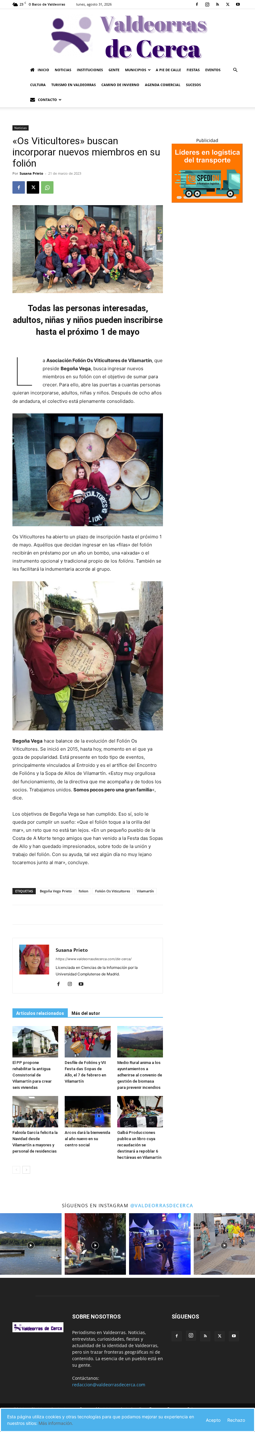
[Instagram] (207, 4)
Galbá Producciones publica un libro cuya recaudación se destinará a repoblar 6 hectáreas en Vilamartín (139, 1145)
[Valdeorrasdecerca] (127, 35)
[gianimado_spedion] (207, 201)
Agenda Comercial (162, 84)
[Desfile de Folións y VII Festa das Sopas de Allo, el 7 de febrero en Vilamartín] (87, 1041)
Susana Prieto (31, 173)
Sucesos (193, 84)
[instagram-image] (31, 1244)
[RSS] (217, 4)
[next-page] (26, 1170)
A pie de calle (168, 69)
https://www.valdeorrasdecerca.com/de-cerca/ (94, 959)
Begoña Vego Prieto (56, 891)
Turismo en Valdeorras (73, 84)
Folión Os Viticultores (112, 891)
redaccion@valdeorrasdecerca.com (108, 1385)
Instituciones (90, 69)
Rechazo (236, 1420)
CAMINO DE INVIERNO (120, 84)
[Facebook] (197, 4)
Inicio (43, 69)
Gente (114, 69)
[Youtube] (238, 4)
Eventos (212, 69)
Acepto (213, 1420)
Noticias (63, 69)
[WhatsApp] (47, 187)
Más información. (56, 1423)
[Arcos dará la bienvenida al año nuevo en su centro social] (87, 1111)
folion (83, 891)
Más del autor (86, 1013)
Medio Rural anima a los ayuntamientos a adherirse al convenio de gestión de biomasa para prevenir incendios (139, 1075)
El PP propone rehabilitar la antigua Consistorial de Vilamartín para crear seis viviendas (32, 1075)
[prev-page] (16, 1170)
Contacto (47, 99)
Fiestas (193, 69)
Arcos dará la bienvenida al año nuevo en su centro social (87, 1138)
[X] (227, 4)
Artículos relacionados (40, 1013)
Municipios (135, 69)
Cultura (38, 84)
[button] (235, 70)
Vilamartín (145, 891)
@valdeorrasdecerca (161, 1205)
